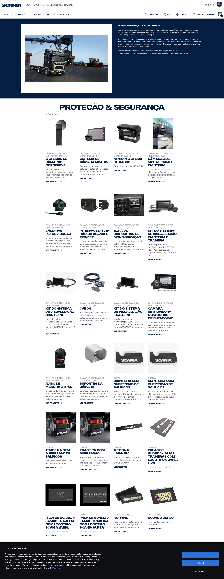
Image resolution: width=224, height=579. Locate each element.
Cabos (85, 308)
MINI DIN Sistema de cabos (128, 160)
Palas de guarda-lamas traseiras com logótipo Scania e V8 (163, 456)
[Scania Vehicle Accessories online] (11, 5)
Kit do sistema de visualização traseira (128, 312)
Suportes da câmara (91, 385)
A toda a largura (122, 451)
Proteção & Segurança (58, 15)
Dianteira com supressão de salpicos (161, 384)
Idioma (183, 15)
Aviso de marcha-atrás (59, 385)
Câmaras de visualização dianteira (160, 162)
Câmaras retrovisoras (58, 232)
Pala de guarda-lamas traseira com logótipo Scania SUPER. (94, 522)
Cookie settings (200, 571)
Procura (153, 15)
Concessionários (205, 15)
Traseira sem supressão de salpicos (58, 453)
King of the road (123, 515)
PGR (168, 15)
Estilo (7, 15)
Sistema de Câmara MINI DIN (94, 160)
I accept (201, 555)
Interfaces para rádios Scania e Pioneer (94, 234)
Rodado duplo (161, 517)
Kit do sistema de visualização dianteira (60, 312)
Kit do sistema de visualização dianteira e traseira (162, 235)
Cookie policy (58, 568)
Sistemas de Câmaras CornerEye (56, 162)
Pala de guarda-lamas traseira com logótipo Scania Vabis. (60, 522)
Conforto (36, 15)
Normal (121, 517)
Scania (118, 378)
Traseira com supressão (92, 451)
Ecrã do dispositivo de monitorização (127, 234)
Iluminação (20, 15)
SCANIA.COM (210, 5)
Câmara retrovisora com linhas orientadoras (160, 313)
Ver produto (52, 182)
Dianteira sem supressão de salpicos (126, 384)
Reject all (200, 563)
